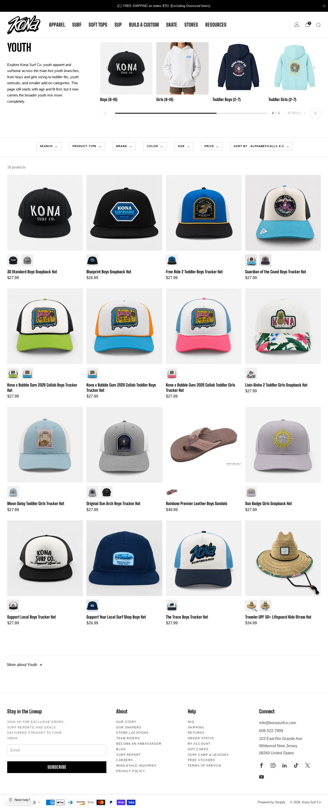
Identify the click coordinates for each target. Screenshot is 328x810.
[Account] (296, 24)
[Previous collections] (105, 113)
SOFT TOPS (98, 25)
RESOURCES (215, 25)
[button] (48, 146)
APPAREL (57, 25)
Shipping (196, 727)
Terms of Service (205, 765)
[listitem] (164, 6)
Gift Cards (198, 749)
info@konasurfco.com (277, 723)
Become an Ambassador (138, 743)
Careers (124, 760)
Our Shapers (128, 727)
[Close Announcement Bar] (324, 6)
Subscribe (57, 767)
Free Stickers (201, 760)
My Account (199, 743)
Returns (196, 732)
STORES (191, 25)
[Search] (318, 24)
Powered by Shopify (271, 802)
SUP (118, 25)
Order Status (201, 738)
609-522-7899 (271, 731)
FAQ (191, 722)
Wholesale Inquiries (136, 765)
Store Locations (132, 732)
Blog (121, 749)
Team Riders (128, 738)
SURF (76, 25)
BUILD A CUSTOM (144, 25)
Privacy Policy (130, 771)
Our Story (126, 722)
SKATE (171, 25)
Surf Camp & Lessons (208, 754)
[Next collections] (315, 113)
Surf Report (128, 754)
